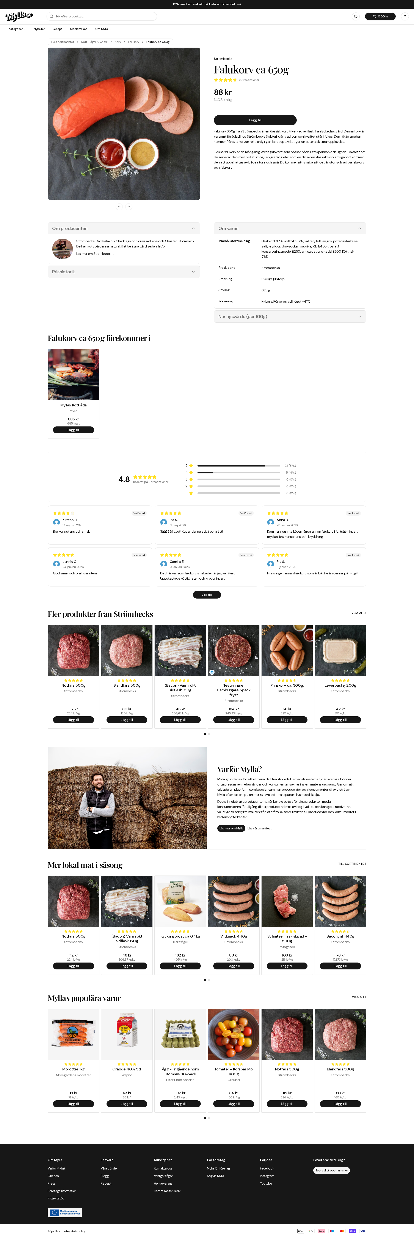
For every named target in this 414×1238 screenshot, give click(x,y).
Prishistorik (63, 272)
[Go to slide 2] (209, 734)
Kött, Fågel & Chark (94, 42)
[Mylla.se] (19, 16)
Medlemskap (79, 29)
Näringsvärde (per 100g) (242, 316)
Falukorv (133, 42)
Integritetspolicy (75, 1231)
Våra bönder (109, 1168)
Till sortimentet (352, 864)
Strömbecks (223, 58)
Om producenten (69, 228)
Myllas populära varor (84, 997)
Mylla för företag (218, 1168)
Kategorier (16, 29)
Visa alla (358, 613)
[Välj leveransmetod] (356, 16)
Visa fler (207, 595)
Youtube (266, 1183)
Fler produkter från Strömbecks (100, 613)
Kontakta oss (163, 1168)
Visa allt (359, 997)
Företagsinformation (62, 1191)
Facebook (267, 1168)
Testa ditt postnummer (331, 1170)
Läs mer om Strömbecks (93, 254)
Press (52, 1183)
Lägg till (255, 120)
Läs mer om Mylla (231, 828)
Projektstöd (56, 1198)
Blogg (105, 1176)
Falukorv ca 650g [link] (157, 42)
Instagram (267, 1176)
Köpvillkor (54, 1231)
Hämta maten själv (167, 1191)
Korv (118, 42)
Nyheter (39, 29)
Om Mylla (101, 29)
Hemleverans (163, 1183)
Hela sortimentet (62, 42)
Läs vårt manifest (259, 828)
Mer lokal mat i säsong (85, 864)
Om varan (228, 228)
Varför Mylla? (56, 1168)
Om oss (53, 1176)
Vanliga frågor (163, 1176)
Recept (58, 29)
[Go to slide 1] (205, 734)
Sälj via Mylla (215, 1176)
